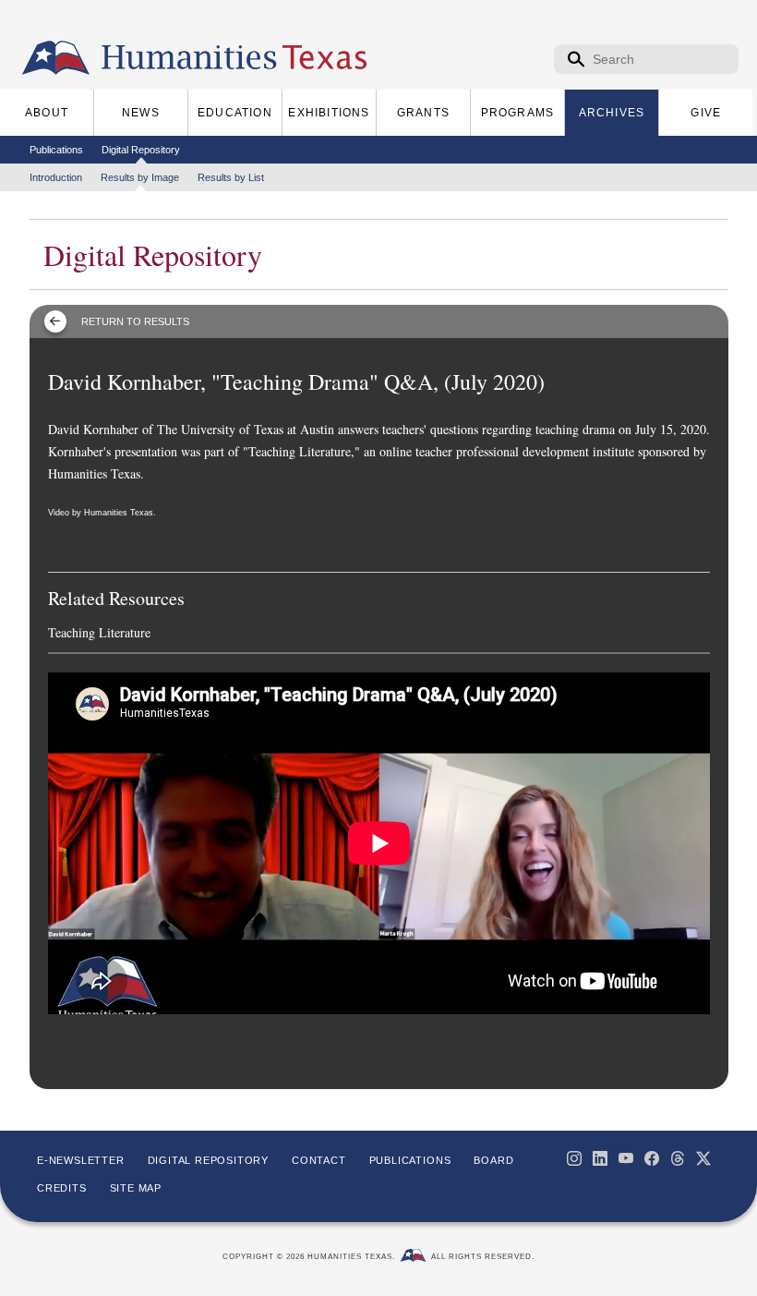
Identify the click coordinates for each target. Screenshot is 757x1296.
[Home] (55, 58)
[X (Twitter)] (703, 1158)
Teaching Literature (99, 632)
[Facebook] (651, 1158)
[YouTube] (626, 1158)
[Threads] (677, 1158)
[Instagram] (574, 1158)
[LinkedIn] (600, 1158)
